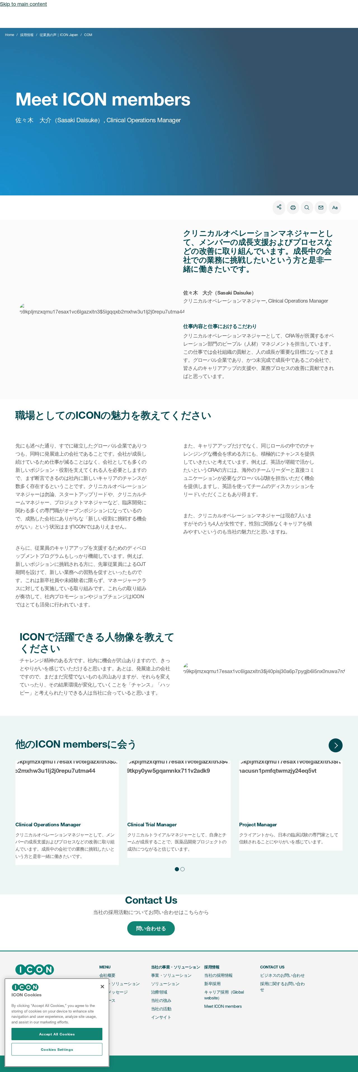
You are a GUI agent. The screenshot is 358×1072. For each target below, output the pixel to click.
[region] (56, 1022)
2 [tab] (182, 868)
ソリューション (165, 983)
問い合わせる (151, 928)
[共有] (279, 206)
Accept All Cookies (57, 1034)
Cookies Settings (57, 1049)
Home (9, 35)
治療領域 (159, 992)
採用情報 (27, 35)
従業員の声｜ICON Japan (59, 35)
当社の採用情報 (218, 975)
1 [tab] (176, 868)
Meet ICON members (223, 1006)
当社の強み (161, 1000)
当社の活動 (161, 1008)
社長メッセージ (113, 992)
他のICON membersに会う (76, 744)
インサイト (161, 1017)
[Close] (102, 986)
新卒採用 (212, 983)
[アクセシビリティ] (335, 207)
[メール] (321, 207)
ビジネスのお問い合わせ (282, 975)
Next (336, 745)
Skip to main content (23, 4)
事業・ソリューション (119, 983)
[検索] (307, 207)
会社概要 (107, 975)
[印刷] (293, 207)
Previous (319, 745)
